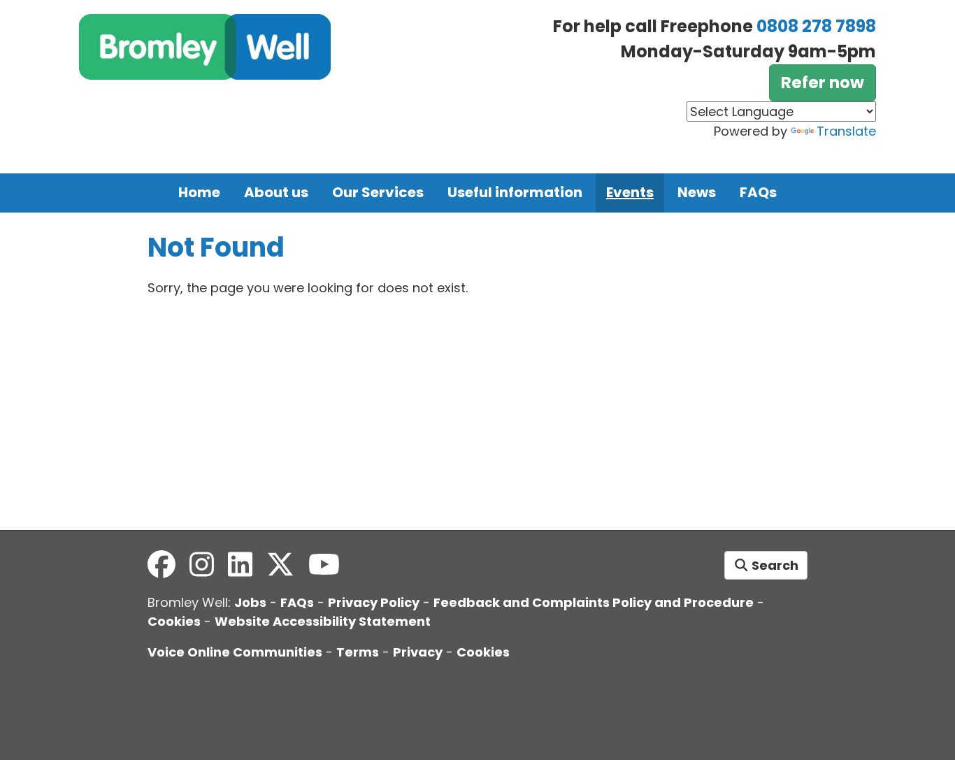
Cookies (174, 621)
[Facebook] (161, 565)
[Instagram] (201, 565)
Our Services (378, 192)
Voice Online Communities (235, 652)
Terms (357, 652)
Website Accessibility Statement (323, 621)
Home (199, 192)
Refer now (822, 82)
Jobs (250, 602)
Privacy (418, 652)
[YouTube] (324, 565)
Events (630, 192)
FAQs (758, 192)
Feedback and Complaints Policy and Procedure (593, 602)
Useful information (514, 192)
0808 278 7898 (816, 26)
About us (276, 192)
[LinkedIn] (240, 565)
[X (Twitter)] (280, 565)
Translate (846, 131)
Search (773, 565)
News (696, 192)
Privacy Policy (373, 602)
